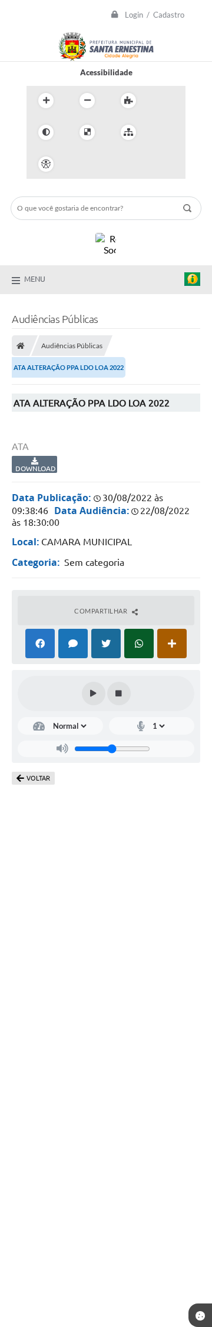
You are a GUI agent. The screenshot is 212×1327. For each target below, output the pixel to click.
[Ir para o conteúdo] (79, 164)
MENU (34, 279)
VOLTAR (38, 778)
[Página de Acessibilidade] (45, 164)
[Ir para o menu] (105, 164)
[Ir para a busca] (131, 164)
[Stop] (119, 693)
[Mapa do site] (128, 132)
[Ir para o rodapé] (157, 164)
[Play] (93, 693)
